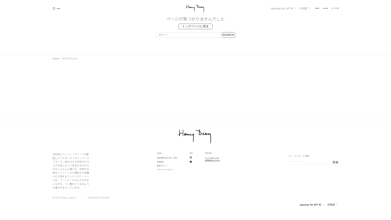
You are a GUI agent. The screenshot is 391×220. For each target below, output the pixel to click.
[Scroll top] (386, 215)
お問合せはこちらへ (212, 160)
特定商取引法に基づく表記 (167, 158)
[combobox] (188, 35)
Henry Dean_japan (65, 197)
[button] (317, 8)
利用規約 (160, 162)
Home (56, 58)
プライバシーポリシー (165, 169)
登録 (335, 162)
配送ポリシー (162, 165)
